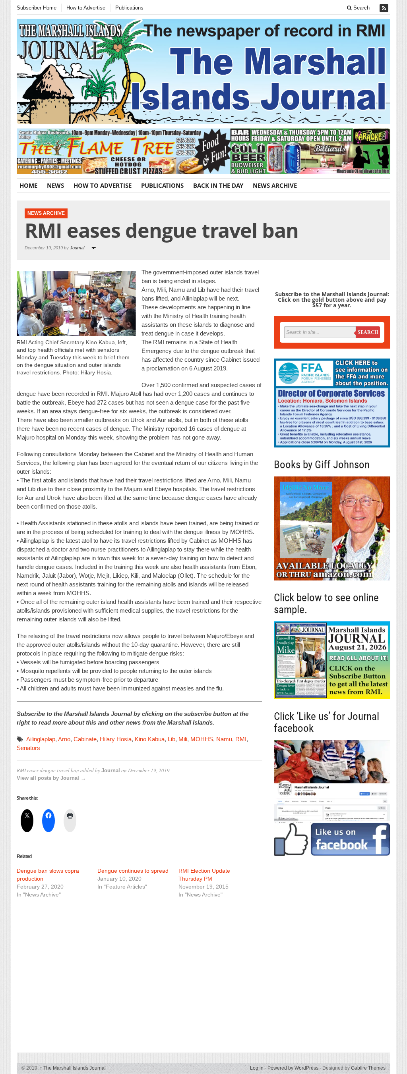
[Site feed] (384, 8)
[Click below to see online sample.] (332, 660)
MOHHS (201, 739)
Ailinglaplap (40, 739)
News (55, 185)
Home (28, 185)
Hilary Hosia (116, 739)
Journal (77, 247)
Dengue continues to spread (133, 871)
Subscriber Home (36, 8)
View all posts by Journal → (51, 778)
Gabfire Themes (368, 1068)
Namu (224, 739)
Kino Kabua (150, 739)
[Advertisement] (139, 965)
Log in (257, 1068)
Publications (129, 8)
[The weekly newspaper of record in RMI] (203, 71)
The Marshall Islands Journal (73, 1068)
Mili (182, 739)
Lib (171, 739)
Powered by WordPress (292, 1068)
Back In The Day (218, 185)
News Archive (275, 185)
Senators (28, 747)
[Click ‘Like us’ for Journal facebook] (332, 798)
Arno (64, 739)
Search (361, 8)
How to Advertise (85, 8)
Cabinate (85, 739)
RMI (240, 739)
